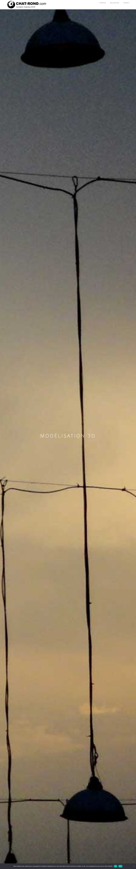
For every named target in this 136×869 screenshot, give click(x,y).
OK (115, 866)
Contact (126, 3)
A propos (102, 3)
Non (120, 866)
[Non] (134, 866)
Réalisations (114, 3)
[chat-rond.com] (27, 4)
